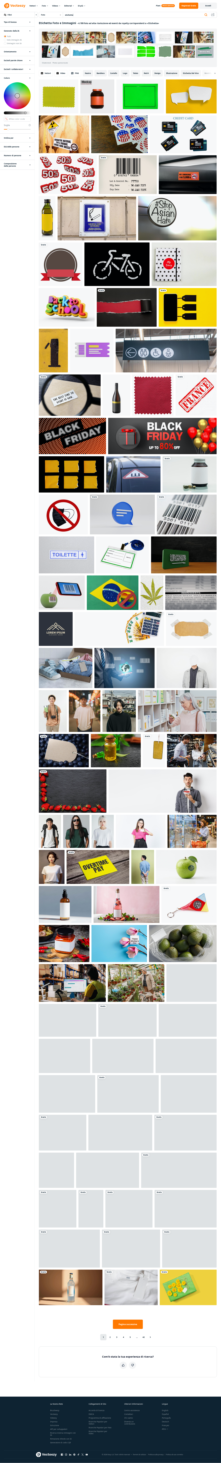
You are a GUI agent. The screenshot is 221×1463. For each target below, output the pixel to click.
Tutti (9, 36)
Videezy (53, 1418)
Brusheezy (54, 1410)
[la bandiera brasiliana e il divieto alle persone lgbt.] (112, 592)
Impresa (53, 1421)
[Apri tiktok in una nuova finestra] (78, 1454)
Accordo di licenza (96, 1410)
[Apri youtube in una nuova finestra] (87, 1454)
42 (144, 1337)
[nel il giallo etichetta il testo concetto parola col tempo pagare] (98, 867)
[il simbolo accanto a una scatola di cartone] (128, 1094)
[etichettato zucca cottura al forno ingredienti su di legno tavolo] (120, 1133)
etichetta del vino (191, 73)
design (157, 73)
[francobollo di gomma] (196, 395)
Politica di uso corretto (174, 1454)
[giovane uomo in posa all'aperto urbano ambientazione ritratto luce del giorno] (119, 711)
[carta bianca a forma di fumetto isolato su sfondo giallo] (191, 96)
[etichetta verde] (58, 96)
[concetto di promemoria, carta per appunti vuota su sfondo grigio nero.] (186, 1209)
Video (62, 73)
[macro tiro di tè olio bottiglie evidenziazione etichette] (116, 750)
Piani (158, 5)
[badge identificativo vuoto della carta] (122, 554)
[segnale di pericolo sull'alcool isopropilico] (128, 1209)
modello (208, 73)
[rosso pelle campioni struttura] (153, 395)
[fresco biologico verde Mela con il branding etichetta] (186, 867)
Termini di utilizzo (139, 1454)
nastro (88, 73)
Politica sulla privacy (156, 1454)
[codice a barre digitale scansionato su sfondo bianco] (187, 514)
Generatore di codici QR (60, 1442)
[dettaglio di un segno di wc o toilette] (66, 554)
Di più (80, 6)
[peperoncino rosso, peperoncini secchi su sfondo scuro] (189, 1249)
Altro (164, 1429)
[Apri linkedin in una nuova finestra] (70, 1454)
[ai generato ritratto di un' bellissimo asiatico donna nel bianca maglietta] (52, 867)
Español (165, 1414)
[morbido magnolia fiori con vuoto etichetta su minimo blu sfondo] (119, 943)
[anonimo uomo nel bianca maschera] (187, 668)
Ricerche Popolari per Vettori (98, 1422)
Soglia (7, 125)
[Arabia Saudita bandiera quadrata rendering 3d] (184, 554)
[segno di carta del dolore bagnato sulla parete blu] (90, 1209)
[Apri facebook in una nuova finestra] (62, 1454)
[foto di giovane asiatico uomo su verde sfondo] (142, 867)
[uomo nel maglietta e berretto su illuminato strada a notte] (84, 711)
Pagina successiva (128, 1324)
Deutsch (165, 1421)
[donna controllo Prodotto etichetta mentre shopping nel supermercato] (192, 831)
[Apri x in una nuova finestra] (83, 1454)
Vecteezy (54, 1414)
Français (165, 1425)
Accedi (208, 5)
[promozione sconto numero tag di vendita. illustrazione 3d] (68, 174)
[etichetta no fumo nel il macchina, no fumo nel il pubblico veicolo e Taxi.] (188, 174)
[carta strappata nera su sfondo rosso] (127, 307)
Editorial (68, 6)
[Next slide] (213, 73)
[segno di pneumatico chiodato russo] (133, 474)
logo (125, 73)
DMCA (91, 1414)
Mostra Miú (205, 51)
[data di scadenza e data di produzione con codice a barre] (128, 174)
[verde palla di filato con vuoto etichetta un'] (191, 983)
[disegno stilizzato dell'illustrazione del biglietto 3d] (92, 350)
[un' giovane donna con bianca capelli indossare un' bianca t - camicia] (103, 831)
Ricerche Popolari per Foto (100, 1427)
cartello (113, 73)
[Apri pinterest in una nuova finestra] (74, 1454)
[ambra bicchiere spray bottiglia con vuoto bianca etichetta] (65, 904)
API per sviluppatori (58, 1429)
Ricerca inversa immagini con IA (63, 1434)
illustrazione (171, 73)
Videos (55, 6)
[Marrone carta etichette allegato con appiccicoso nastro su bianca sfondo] (191, 629)
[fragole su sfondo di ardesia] (72, 791)
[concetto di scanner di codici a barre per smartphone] (62, 592)
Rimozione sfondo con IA (61, 1439)
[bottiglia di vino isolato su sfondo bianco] (116, 395)
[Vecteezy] (14, 5)
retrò (146, 73)
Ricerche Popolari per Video (98, 1432)
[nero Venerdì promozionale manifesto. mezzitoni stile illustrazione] (72, 436)
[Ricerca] (205, 14)
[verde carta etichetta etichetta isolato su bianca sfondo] (140, 96)
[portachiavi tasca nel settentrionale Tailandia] (189, 904)
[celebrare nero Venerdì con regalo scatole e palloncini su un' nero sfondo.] (162, 436)
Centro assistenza (132, 1410)
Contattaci (128, 1414)
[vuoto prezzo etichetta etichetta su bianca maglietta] (131, 1287)
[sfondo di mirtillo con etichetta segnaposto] (64, 750)
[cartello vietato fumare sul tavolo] (69, 1249)
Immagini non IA (14, 43)
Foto (44, 6)
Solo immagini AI (14, 40)
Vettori (32, 6)
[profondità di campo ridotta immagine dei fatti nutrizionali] (191, 592)
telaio (135, 73)
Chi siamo (128, 1418)
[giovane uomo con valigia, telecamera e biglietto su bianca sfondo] (53, 711)
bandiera (101, 73)
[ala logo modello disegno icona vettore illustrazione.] (56, 629)
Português (166, 1418)
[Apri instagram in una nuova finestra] (66, 1454)
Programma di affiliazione (100, 1418)
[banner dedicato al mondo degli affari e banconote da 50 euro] (119, 629)
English (165, 1410)
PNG (77, 73)
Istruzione (54, 1425)
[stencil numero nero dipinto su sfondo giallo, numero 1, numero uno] (53, 350)
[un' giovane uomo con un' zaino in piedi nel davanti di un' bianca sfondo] (50, 831)
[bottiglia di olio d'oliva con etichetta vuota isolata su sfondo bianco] (47, 218)
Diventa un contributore (129, 1422)
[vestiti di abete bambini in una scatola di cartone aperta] (65, 668)
